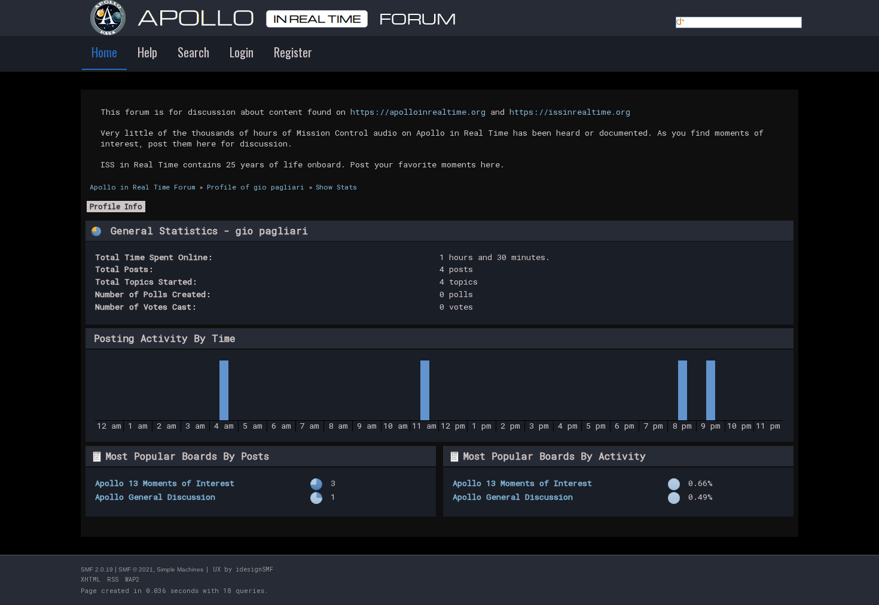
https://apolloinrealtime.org (418, 111)
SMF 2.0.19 (97, 569)
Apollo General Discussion (155, 496)
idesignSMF (254, 569)
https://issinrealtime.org (569, 111)
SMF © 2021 (135, 569)
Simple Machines (180, 569)
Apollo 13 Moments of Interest (164, 483)
